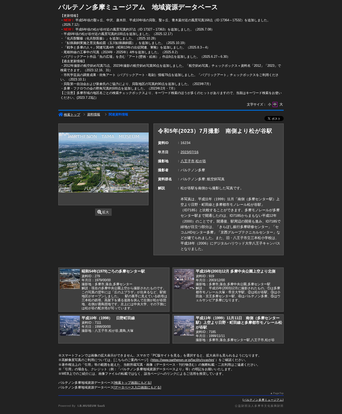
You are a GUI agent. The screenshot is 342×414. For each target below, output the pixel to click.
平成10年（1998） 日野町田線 (108, 318)
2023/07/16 (190, 152)
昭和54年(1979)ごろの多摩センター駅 (113, 271)
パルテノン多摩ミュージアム (263, 399)
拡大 (105, 212)
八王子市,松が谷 (193, 161)
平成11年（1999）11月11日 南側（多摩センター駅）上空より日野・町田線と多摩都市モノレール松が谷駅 (239, 322)
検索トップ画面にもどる (132, 382)
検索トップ (72, 114)
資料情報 (93, 114)
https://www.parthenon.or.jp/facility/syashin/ (182, 360)
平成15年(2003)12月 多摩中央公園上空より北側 (235, 271)
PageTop (278, 393)
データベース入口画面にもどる (137, 387)
